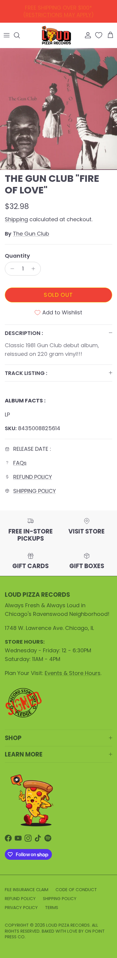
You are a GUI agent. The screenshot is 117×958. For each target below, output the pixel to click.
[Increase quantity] (34, 268)
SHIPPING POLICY (34, 491)
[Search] (19, 35)
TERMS (51, 908)
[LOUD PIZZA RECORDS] (56, 35)
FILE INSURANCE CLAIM (26, 890)
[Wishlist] (99, 35)
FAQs (20, 463)
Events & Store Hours (72, 673)
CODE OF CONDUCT (76, 890)
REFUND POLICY (59, 10)
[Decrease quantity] (10, 268)
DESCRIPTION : (24, 333)
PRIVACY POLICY (21, 908)
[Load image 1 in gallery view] (58, 109)
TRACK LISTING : (26, 373)
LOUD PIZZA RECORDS (68, 925)
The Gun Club (31, 233)
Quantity (17, 255)
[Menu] (6, 35)
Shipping (16, 219)
